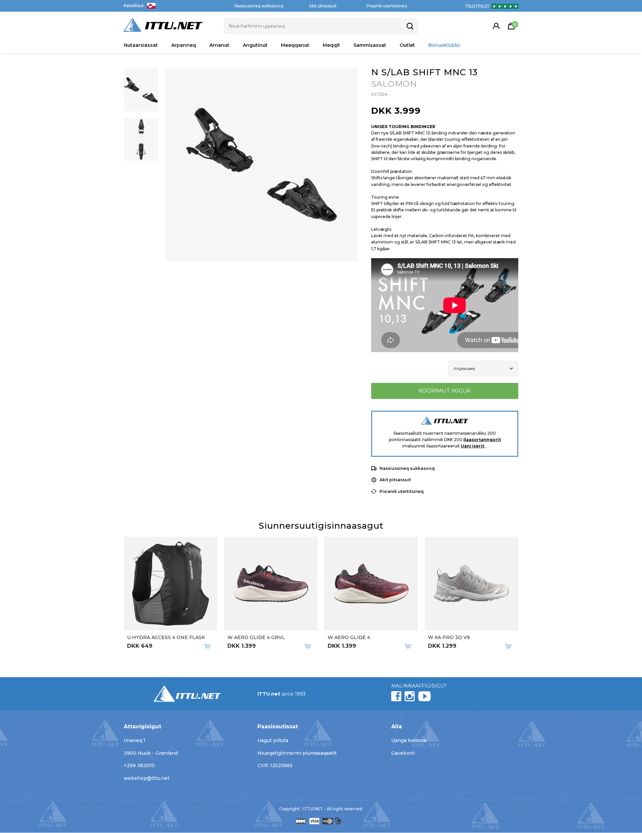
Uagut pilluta (272, 740)
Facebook (396, 696)
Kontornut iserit (496, 26)
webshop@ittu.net (147, 778)
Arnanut (219, 45)
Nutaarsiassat (141, 45)
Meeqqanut (295, 45)
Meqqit (331, 45)
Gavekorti (403, 753)
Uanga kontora (409, 740)
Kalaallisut (134, 5)
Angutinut (255, 45)
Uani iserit (473, 445)
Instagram (410, 696)
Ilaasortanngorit (482, 439)
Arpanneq (183, 45)
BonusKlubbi (444, 45)
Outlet (407, 45)
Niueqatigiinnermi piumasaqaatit (297, 753)
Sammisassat (369, 45)
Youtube (424, 696)
